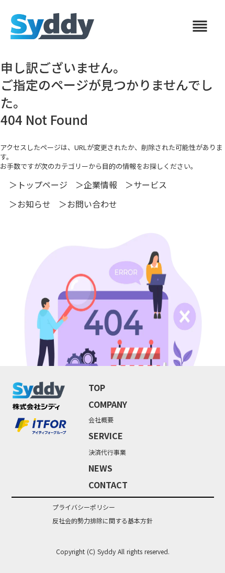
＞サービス (146, 184)
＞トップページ (38, 184)
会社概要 (101, 420)
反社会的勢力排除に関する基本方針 (102, 521)
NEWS (100, 468)
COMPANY (107, 404)
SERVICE (105, 435)
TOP (96, 387)
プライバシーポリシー (83, 507)
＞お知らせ (30, 204)
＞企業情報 (96, 184)
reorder (199, 26)
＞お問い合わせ (88, 204)
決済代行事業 (107, 452)
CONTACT (108, 484)
